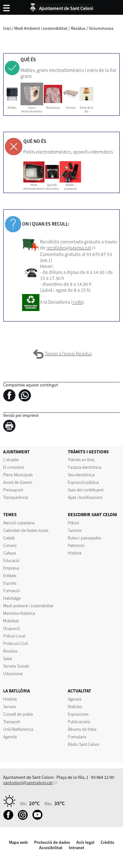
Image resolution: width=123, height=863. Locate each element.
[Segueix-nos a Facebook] (10, 818)
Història (74, 553)
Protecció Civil (15, 643)
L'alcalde (11, 459)
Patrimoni (76, 545)
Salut (7, 658)
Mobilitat (11, 621)
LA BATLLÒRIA (16, 691)
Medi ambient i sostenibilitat (28, 606)
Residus (78, 28)
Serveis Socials (16, 666)
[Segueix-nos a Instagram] (24, 818)
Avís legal (85, 842)
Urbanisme (13, 673)
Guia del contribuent (85, 490)
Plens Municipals (18, 475)
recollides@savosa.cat (68, 248)
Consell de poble (18, 714)
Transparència (15, 497)
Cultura (9, 553)
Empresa (11, 568)
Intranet (76, 847)
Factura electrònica (84, 467)
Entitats (9, 575)
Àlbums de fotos (82, 729)
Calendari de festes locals (26, 530)
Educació (11, 560)
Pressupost (13, 490)
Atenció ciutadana (19, 523)
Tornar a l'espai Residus (68, 354)
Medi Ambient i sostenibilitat (40, 28)
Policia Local (14, 636)
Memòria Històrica (19, 613)
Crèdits (107, 842)
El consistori (13, 467)
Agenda (10, 737)
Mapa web (18, 842)
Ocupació (11, 628)
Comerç (10, 545)
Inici (7, 28)
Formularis (77, 737)
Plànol (73, 523)
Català (9, 538)
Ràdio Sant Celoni (83, 744)
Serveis (9, 706)
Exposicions (78, 714)
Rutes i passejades (84, 538)
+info (77, 302)
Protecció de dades (52, 842)
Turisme (75, 530)
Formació (11, 590)
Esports (9, 583)
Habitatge (12, 598)
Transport (11, 721)
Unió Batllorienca (18, 729)
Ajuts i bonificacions (85, 497)
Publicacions (79, 721)
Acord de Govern (17, 482)
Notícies (75, 706)
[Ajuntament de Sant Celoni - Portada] (61, 6)
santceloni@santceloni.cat (28, 782)
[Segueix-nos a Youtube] (39, 818)
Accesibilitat (50, 847)
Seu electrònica (81, 475)
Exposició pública (83, 482)
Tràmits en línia (81, 459)
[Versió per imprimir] (11, 426)
